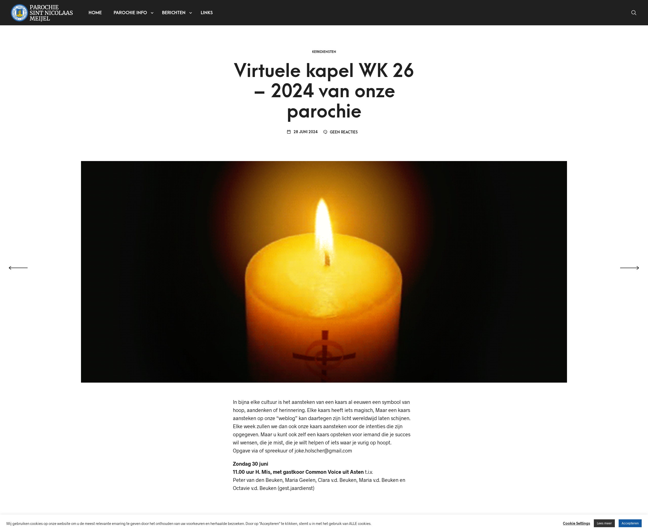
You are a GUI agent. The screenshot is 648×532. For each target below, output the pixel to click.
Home (95, 12)
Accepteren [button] (630, 523)
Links (207, 12)
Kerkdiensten (324, 52)
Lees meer (604, 523)
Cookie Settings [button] (576, 523)
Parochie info (130, 12)
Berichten (174, 12)
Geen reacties (343, 132)
